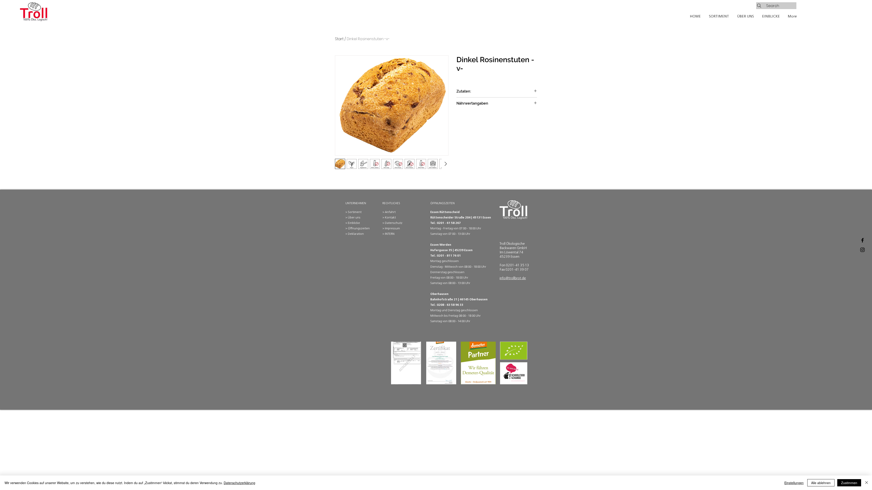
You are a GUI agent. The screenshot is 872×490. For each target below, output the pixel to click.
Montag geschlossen (444, 261)
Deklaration (356, 233)
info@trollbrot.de (513, 278)
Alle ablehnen (821, 482)
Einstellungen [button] (794, 482)
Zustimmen (849, 482)
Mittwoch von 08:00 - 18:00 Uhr (465, 266)
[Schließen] (866, 482)
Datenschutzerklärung (239, 482)
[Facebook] (862, 240)
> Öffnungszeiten (357, 228)
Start (339, 39)
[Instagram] (862, 250)
